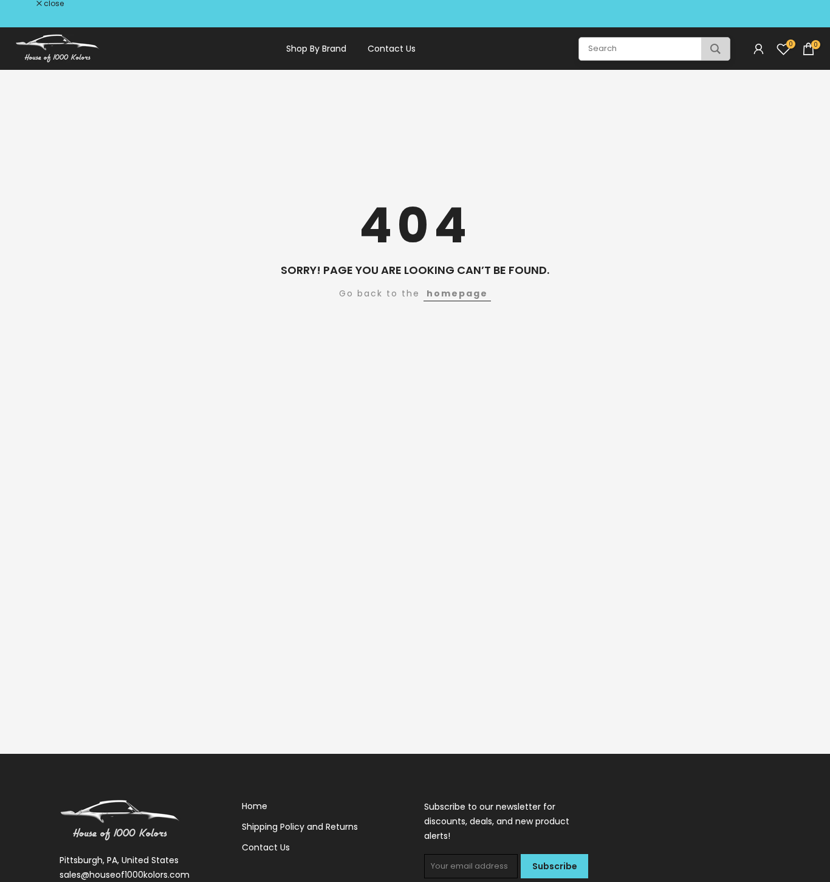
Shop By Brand (316, 49)
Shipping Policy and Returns (300, 827)
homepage (457, 293)
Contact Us (392, 49)
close (25, 3)
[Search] (715, 49)
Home (254, 806)
